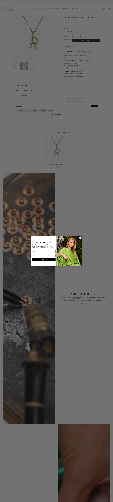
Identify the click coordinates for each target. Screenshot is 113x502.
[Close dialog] (80, 238)
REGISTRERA (44, 259)
